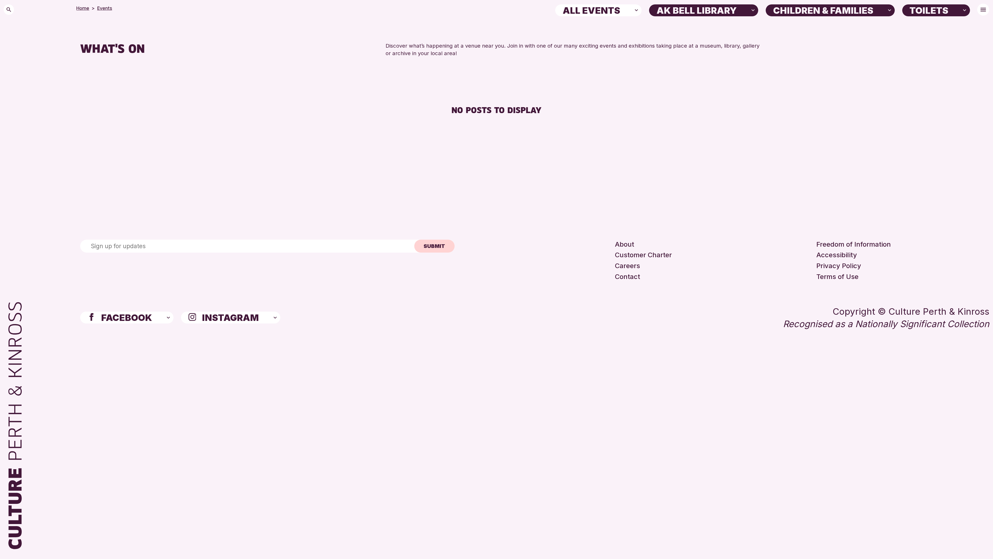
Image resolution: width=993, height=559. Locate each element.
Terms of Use (837, 277)
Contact (627, 277)
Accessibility (836, 255)
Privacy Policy (838, 266)
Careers (627, 266)
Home (82, 8)
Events (104, 8)
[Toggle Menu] (983, 10)
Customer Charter (643, 255)
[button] (636, 10)
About (624, 244)
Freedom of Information (853, 244)
